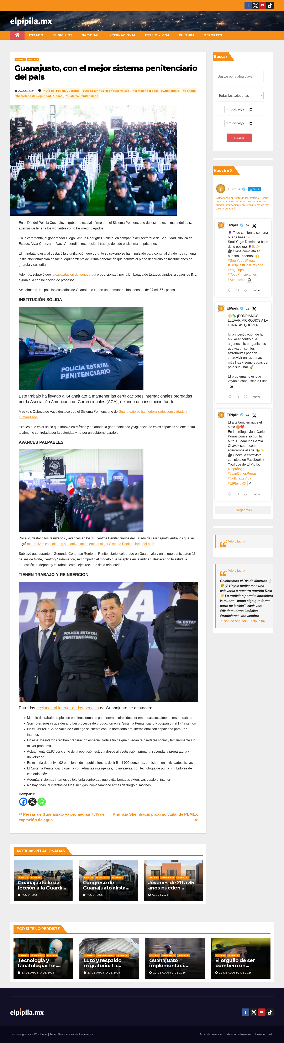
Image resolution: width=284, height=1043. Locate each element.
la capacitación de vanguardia (74, 274)
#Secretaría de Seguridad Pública (38, 96)
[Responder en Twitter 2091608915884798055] (231, 397)
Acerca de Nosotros (239, 1034)
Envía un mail (263, 1034)
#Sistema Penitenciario (82, 96)
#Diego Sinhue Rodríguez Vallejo (106, 90)
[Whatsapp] (41, 802)
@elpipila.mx (235, 541)
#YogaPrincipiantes (242, 274)
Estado (36, 35)
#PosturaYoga (252, 265)
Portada (33, 59)
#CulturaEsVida (239, 478)
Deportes (213, 35)
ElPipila (232, 225)
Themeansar (86, 1034)
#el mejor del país (145, 90)
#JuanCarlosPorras (242, 473)
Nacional (90, 35)
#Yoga (250, 260)
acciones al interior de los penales (67, 708)
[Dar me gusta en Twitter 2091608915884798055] (247, 397)
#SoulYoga (236, 260)
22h (248, 308)
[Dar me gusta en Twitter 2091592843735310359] (247, 494)
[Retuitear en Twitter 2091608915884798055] (239, 397)
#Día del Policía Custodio (62, 90)
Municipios (63, 35)
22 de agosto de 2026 (169, 972)
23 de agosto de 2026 (38, 972)
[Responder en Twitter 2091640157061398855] (231, 291)
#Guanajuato (170, 90)
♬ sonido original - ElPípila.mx (242, 621)
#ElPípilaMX (237, 483)
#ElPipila (234, 265)
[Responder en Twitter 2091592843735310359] (231, 494)
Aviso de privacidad (211, 1034)
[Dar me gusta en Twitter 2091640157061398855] (247, 291)
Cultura (187, 35)
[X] (32, 802)
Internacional (122, 35)
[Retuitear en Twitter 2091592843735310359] (239, 494)
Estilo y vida (157, 35)
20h (248, 225)
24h (248, 415)
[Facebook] (23, 802)
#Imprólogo (236, 469)
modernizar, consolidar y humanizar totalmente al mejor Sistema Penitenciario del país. (91, 544)
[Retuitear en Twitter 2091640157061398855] (239, 291)
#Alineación (237, 280)
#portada (189, 90)
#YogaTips (236, 270)
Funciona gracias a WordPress (29, 1034)
